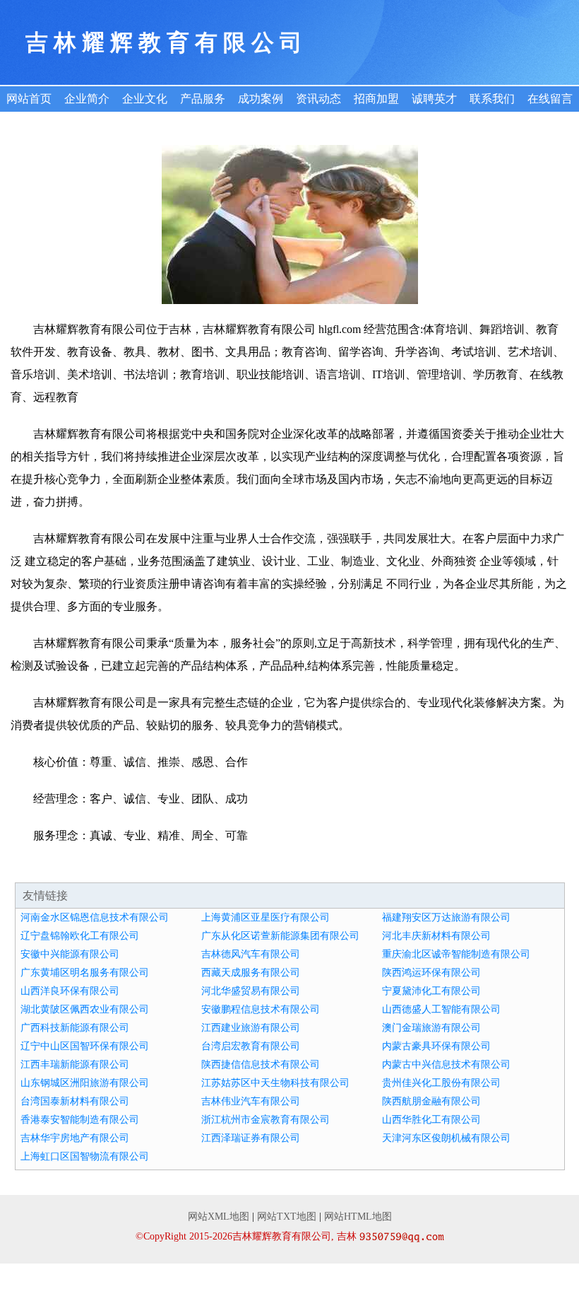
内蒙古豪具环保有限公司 (436, 1046)
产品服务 (202, 99)
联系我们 (492, 99)
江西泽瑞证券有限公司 (250, 1138)
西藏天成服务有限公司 (250, 972)
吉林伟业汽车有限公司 (250, 1101)
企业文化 (144, 99)
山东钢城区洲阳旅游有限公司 (84, 1083)
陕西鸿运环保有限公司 (431, 972)
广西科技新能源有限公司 (74, 1027)
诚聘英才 (434, 99)
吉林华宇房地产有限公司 (74, 1138)
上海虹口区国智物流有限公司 (84, 1156)
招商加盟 (376, 99)
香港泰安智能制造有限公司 (79, 1119)
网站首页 (29, 99)
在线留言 (550, 99)
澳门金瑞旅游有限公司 (431, 1027)
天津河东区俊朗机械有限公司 (446, 1138)
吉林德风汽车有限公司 (250, 954)
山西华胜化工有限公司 (431, 1119)
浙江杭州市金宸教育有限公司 (265, 1119)
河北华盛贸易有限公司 (250, 991)
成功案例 (260, 99)
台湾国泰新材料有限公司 (74, 1101)
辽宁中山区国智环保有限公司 (84, 1046)
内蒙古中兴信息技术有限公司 (446, 1064)
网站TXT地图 (286, 1216)
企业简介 (86, 99)
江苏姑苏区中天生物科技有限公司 (275, 1083)
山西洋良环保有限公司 (69, 991)
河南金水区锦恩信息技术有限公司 (94, 917)
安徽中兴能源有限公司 (69, 954)
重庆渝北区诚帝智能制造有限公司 (456, 954)
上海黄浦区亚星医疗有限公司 (265, 917)
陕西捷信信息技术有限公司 (260, 1064)
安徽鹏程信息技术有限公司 (260, 1009)
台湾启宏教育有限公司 (250, 1046)
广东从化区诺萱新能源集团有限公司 (280, 936)
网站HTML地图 (358, 1216)
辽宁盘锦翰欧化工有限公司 (79, 936)
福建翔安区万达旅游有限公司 (446, 917)
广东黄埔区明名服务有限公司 (84, 972)
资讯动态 (318, 99)
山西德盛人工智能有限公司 (441, 1009)
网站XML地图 (218, 1216)
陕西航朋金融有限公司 (431, 1101)
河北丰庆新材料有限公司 (436, 936)
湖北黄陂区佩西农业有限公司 (84, 1009)
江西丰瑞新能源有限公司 (74, 1064)
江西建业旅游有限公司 (250, 1027)
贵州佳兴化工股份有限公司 (441, 1083)
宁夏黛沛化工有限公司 (431, 991)
